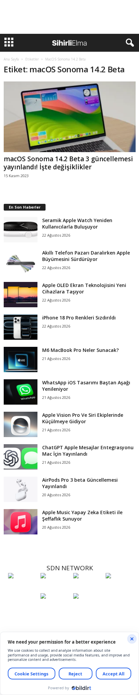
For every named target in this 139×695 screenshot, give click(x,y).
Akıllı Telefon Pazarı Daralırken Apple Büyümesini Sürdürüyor (86, 255)
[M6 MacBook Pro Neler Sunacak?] (20, 359)
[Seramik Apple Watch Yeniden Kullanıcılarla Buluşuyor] (20, 229)
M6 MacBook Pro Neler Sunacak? (80, 350)
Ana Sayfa (11, 59)
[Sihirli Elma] (55, 588)
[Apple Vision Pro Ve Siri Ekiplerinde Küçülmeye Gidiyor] (20, 424)
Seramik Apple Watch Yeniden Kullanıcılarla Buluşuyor (77, 223)
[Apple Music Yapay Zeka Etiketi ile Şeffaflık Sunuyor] (20, 521)
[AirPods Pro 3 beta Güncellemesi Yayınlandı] (20, 489)
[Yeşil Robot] (87, 588)
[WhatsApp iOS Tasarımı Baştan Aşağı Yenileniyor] (20, 392)
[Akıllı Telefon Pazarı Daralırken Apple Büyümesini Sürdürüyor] (20, 262)
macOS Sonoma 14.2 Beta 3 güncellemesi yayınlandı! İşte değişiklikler (68, 162)
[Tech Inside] (120, 588)
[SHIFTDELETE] (22, 588)
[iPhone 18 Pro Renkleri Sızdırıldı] (20, 327)
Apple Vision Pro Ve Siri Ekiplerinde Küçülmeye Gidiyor (82, 418)
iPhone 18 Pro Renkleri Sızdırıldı (79, 317)
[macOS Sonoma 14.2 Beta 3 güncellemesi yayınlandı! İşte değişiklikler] (70, 116)
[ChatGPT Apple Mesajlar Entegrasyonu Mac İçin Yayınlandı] (20, 457)
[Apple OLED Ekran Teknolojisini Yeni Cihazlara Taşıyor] (20, 294)
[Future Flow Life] (87, 608)
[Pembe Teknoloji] (55, 608)
